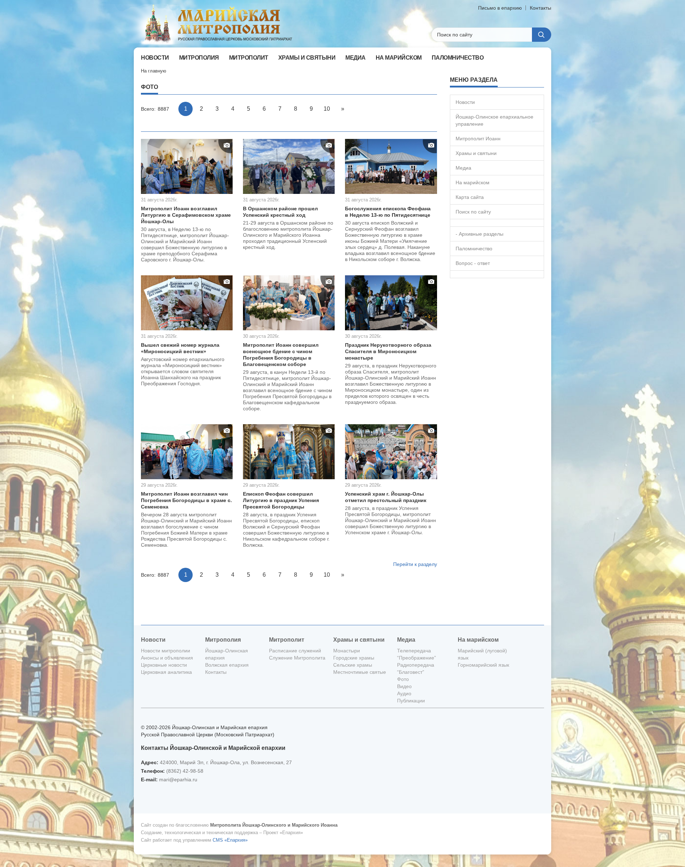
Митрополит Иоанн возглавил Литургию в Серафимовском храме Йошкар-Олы (186, 215)
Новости (465, 102)
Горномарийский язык (483, 665)
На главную (153, 71)
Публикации (411, 700)
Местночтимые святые (359, 672)
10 (327, 109)
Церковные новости (164, 665)
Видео (404, 686)
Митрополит (286, 640)
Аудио (404, 693)
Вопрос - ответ (473, 263)
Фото (403, 679)
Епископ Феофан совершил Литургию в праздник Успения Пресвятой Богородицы (281, 500)
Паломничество (474, 248)
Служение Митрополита (297, 658)
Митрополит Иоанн (478, 138)
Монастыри (346, 650)
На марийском (472, 182)
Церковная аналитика (166, 672)
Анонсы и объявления (167, 658)
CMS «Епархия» (230, 840)
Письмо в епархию (500, 7)
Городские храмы (353, 658)
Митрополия (223, 640)
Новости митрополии (165, 650)
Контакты (540, 7)
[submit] (541, 34)
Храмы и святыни (476, 153)
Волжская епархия (227, 665)
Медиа (463, 168)
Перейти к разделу (415, 564)
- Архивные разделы (479, 234)
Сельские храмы (352, 665)
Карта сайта (470, 197)
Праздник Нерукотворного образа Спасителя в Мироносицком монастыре (388, 351)
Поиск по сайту (473, 212)
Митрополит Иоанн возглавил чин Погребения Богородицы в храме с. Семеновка (186, 500)
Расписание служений (295, 650)
